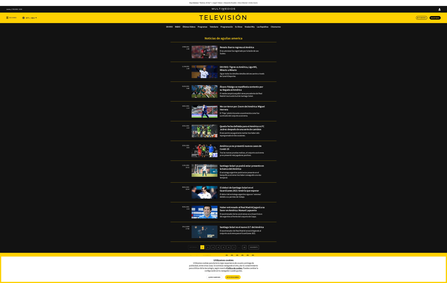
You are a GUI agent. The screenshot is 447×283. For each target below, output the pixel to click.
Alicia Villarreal (242, 3)
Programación (227, 27)
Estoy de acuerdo (233, 277)
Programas (202, 27)
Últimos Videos (189, 27)
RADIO (177, 27)
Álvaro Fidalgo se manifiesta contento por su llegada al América (241, 88)
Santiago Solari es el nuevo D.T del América (242, 227)
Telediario (214, 27)
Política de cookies (234, 268)
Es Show (238, 27)
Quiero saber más (214, 277)
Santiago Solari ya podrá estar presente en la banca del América (242, 167)
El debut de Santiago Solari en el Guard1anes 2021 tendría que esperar (239, 189)
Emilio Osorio (253, 3)
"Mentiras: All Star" (205, 3)
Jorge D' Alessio (217, 3)
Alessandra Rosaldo (230, 3)
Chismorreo (276, 27)
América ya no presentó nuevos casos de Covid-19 (240, 147)
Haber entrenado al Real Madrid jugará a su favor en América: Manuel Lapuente (242, 209)
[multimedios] (223, 9)
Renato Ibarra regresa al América (237, 47)
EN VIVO (169, 27)
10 (244, 247)
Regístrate (435, 18)
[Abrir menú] (7, 17)
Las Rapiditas (262, 27)
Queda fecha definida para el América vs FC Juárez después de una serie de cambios (242, 128)
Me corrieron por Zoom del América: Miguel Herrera (242, 108)
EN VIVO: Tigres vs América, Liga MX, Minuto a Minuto (238, 68)
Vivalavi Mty (250, 27)
